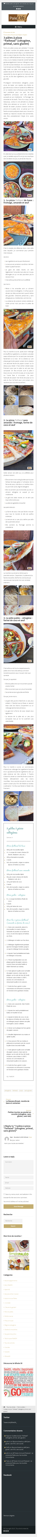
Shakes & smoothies (11, 1330)
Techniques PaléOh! (11, 1339)
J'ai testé (7, 1303)
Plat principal (14, 35)
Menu (19, 27)
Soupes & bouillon (10, 1334)
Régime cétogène (22, 35)
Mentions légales (9, 1516)
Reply (30, 1137)
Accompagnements (11, 1281)
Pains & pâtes (7, 35)
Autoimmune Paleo (11, 1298)
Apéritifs (7, 1290)
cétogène (8, 1091)
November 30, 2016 (10, 32)
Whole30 (7, 1356)
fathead (15, 1091)
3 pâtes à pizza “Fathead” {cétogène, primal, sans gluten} (17, 1437)
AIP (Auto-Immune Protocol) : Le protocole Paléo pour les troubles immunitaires (19, 1455)
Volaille (7, 1352)
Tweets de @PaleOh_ (10, 1422)
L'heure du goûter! (10, 1307)
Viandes (7, 1347)
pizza (21, 1091)
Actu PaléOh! (9, 1285)
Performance (9, 1316)
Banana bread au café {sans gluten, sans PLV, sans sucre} (18, 1443)
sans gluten (28, 1091)
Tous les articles (10, 1343)
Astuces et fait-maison (12, 1294)
